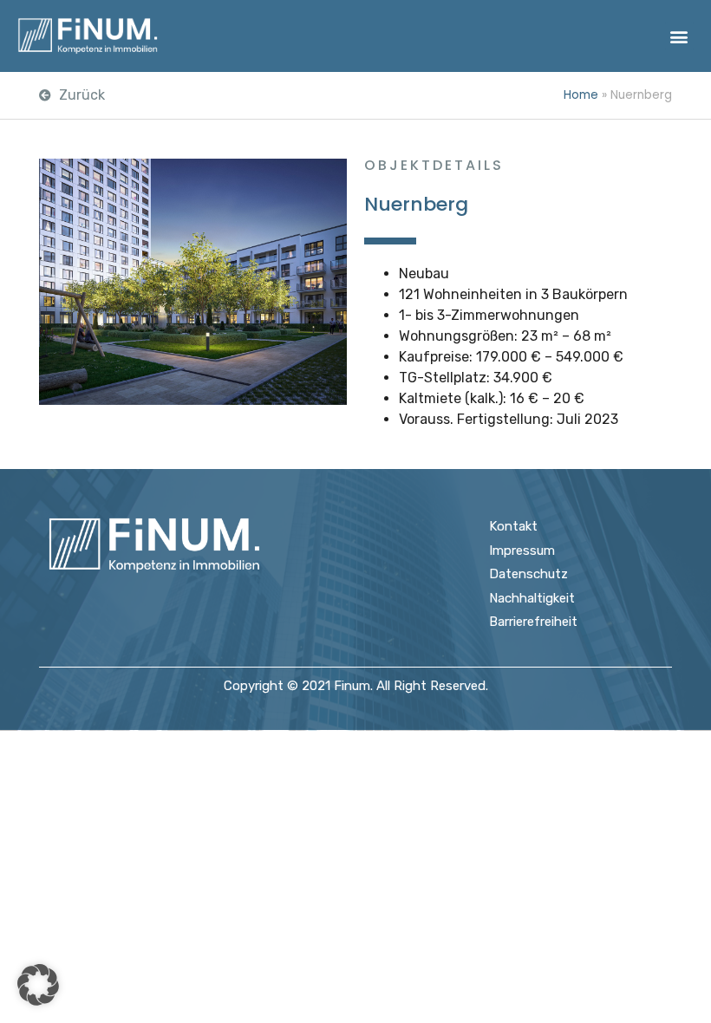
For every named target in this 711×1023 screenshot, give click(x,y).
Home (581, 95)
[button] (679, 36)
